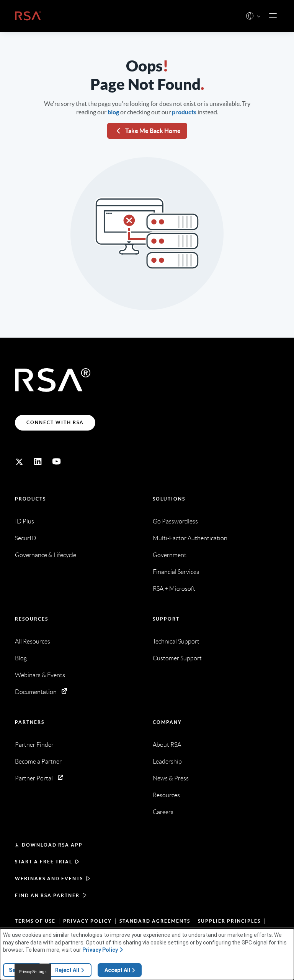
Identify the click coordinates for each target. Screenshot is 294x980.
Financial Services (176, 572)
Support (166, 618)
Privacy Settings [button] (33, 972)
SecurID (25, 538)
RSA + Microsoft (174, 588)
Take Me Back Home (153, 130)
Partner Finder (34, 744)
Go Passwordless (175, 521)
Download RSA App (52, 844)
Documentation (36, 692)
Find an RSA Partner (47, 895)
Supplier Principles (229, 920)
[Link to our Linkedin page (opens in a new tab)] (38, 461)
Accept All (117, 970)
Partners (29, 722)
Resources (31, 618)
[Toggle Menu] (273, 15)
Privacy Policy (87, 920)
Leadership (167, 761)
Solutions (169, 498)
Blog (21, 658)
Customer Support (177, 658)
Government (169, 555)
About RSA (167, 744)
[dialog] (147, 954)
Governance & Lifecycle (45, 555)
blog (113, 112)
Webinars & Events (40, 675)
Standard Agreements (154, 920)
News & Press (171, 778)
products (184, 112)
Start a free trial (43, 861)
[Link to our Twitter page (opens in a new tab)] (19, 461)
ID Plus (24, 521)
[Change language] (249, 16)
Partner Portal (34, 778)
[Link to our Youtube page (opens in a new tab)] (56, 461)
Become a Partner (38, 761)
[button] (258, 16)
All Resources (32, 641)
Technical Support (176, 641)
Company (167, 722)
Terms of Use (35, 920)
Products (30, 498)
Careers (163, 812)
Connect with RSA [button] (55, 422)
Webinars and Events (49, 878)
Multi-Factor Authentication (190, 538)
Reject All (67, 970)
